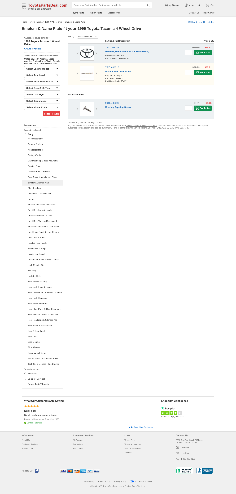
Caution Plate (34, 166)
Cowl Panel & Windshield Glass (42, 177)
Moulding (32, 270)
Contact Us (194, 13)
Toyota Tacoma (36, 22)
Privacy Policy (120, 481)
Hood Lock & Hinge (37, 248)
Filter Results (51, 113)
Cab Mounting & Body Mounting (42, 161)
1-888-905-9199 (188, 459)
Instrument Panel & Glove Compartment (45, 259)
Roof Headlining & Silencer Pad (42, 320)
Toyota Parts (78, 13)
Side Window (34, 347)
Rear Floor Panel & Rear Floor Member (45, 309)
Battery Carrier (34, 155)
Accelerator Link (35, 139)
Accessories (114, 13)
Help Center (208, 13)
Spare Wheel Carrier (37, 353)
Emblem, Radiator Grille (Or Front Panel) (127, 51)
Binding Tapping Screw (118, 107)
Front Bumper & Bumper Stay (42, 204)
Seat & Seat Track (36, 331)
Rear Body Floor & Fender (40, 287)
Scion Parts (96, 13)
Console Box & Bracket (39, 171)
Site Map (128, 453)
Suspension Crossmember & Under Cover (45, 358)
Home (24, 22)
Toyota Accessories (132, 444)
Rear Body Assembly (38, 281)
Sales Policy (89, 481)
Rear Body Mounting (37, 298)
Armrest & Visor (35, 144)
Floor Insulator (34, 188)
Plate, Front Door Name (118, 71)
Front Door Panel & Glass (40, 215)
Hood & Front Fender (37, 243)
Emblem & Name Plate (38, 183)
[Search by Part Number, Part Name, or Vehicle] (148, 5)
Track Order (78, 444)
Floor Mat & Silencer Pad (39, 193)
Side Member (34, 342)
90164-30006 (112, 103)
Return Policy (104, 481)
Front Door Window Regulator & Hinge (45, 221)
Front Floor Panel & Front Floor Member (45, 232)
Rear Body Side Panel (38, 303)
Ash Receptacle (35, 150)
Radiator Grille (34, 276)
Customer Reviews (30, 444)
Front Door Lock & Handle (40, 210)
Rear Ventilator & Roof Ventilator (43, 314)
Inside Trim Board (36, 254)
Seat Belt (32, 336)
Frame (31, 199)
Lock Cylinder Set (36, 265)
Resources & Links (132, 448)
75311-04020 (112, 47)
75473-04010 (112, 67)
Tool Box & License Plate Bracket (43, 364)
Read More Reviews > (143, 427)
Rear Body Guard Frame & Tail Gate (45, 292)
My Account (78, 440)
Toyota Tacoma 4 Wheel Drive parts (141, 126)
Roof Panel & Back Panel (40, 325)
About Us (26, 440)
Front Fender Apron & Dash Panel (43, 226)
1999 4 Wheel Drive (53, 22)
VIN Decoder (27, 448)
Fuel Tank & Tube (36, 237)
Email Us (185, 447)
